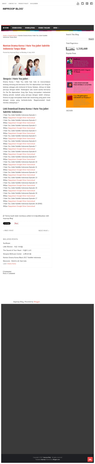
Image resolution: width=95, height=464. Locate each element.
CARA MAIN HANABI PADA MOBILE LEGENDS (83, 84)
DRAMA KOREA (17, 28)
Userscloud (31, 118)
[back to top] (90, 459)
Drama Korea (12, 35)
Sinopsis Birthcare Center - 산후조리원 (17, 254)
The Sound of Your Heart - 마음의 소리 (17, 250)
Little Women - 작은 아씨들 (13, 247)
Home (6, 28)
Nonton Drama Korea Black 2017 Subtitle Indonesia (22, 257)
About (4, 3)
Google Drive (21, 118)
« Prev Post (8, 230)
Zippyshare (12, 118)
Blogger (37, 302)
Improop (43, 459)
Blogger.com (56, 459)
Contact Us (12, 3)
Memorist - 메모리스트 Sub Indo (15, 261)
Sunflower (6, 243)
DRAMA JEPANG (30, 28)
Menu (55, 28)
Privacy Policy (23, 3)
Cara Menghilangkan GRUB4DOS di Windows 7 (82, 96)
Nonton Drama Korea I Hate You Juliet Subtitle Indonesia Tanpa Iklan (26, 47)
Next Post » (43, 231)
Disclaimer (34, 3)
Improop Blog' (13, 8)
